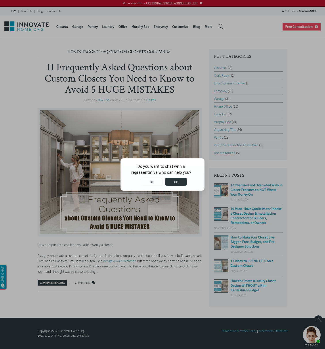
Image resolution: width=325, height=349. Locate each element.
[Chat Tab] (162, 174)
